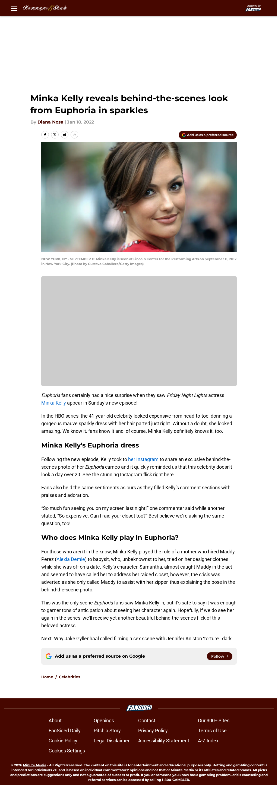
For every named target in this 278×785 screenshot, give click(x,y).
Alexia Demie (70, 559)
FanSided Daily (65, 730)
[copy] (74, 134)
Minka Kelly (53, 403)
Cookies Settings (67, 751)
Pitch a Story (107, 730)
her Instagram (143, 459)
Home (47, 676)
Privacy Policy (153, 730)
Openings (104, 720)
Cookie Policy (63, 740)
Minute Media (34, 765)
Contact (146, 720)
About (55, 720)
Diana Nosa (50, 122)
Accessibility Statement (163, 740)
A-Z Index (208, 740)
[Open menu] (14, 8)
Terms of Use (212, 730)
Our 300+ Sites (213, 720)
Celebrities (69, 676)
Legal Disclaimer (111, 740)
